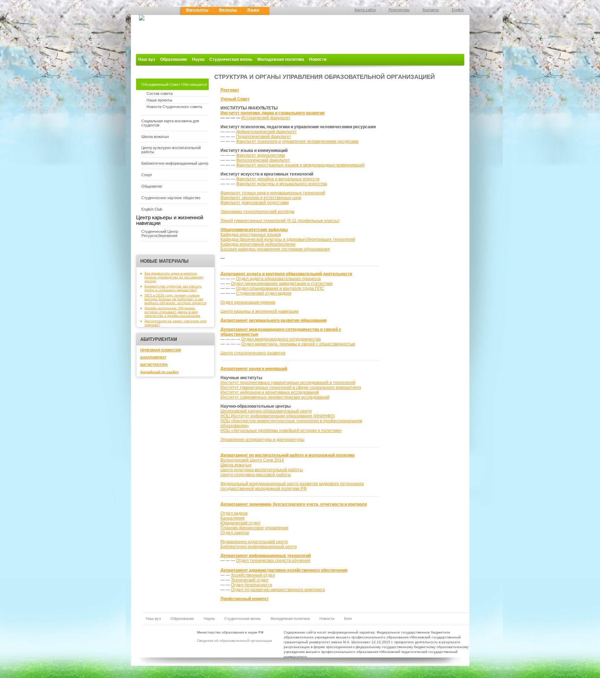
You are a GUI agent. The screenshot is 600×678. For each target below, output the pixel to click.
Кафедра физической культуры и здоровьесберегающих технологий (287, 239)
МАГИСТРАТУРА (154, 365)
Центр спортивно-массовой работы (255, 474)
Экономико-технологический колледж (257, 211)
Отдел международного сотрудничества (281, 339)
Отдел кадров (234, 513)
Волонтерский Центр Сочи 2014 (252, 460)
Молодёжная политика (290, 618)
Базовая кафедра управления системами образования (275, 249)
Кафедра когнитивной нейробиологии (257, 244)
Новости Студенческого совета (174, 107)
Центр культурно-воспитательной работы (171, 150)
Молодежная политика (280, 59)
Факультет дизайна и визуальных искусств (277, 179)
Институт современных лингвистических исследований (275, 397)
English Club (151, 209)
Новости (317, 59)
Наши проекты (159, 100)
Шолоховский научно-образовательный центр (266, 411)
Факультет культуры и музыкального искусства (281, 183)
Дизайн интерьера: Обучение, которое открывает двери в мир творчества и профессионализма (172, 312)
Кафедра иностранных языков (250, 234)
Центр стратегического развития (252, 353)
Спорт (146, 175)
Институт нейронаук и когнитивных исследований (269, 392)
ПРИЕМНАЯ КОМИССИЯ (160, 350)
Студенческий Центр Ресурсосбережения (159, 233)
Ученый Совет (235, 99)
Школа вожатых (155, 136)
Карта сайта (365, 10)
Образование (173, 59)
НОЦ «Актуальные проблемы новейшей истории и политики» (281, 430)
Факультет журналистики (260, 155)
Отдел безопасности (251, 584)
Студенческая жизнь (230, 59)
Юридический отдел (240, 523)
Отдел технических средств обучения (273, 560)
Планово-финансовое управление (254, 527)
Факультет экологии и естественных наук (260, 197)
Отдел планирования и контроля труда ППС (280, 288)
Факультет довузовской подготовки (254, 202)
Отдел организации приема (247, 302)
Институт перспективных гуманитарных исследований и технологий (288, 382)
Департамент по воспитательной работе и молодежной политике (287, 455)
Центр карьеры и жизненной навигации (259, 311)
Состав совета (160, 93)
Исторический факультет (266, 117)
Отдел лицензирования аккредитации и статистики (282, 283)
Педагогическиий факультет (263, 136)
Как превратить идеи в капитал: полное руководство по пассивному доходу (173, 277)
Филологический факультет (263, 160)
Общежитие (151, 186)
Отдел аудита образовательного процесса (278, 278)
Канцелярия (232, 518)
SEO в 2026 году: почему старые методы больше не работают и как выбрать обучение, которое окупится (175, 299)
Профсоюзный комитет (244, 598)
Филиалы (228, 10)
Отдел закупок (234, 532)
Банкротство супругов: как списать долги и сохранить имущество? (173, 288)
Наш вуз (146, 59)
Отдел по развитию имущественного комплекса (278, 589)
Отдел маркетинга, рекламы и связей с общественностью (298, 344)
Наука (198, 59)
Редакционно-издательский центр (254, 541)
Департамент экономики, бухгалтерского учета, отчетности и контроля (293, 504)
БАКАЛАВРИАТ (153, 357)
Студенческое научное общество (170, 198)
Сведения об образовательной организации (234, 641)
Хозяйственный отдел (253, 575)
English (458, 10)
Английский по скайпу (159, 372)
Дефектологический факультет (266, 131)
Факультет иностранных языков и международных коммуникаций (300, 165)
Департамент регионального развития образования (273, 320)
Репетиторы (399, 10)
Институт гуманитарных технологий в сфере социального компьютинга (290, 387)
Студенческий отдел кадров (263, 293)
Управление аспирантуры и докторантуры (262, 439)
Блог (348, 618)
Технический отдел (249, 580)
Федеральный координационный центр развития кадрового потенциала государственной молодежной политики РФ (292, 486)
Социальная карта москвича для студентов (170, 123)
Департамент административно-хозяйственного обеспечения (284, 570)
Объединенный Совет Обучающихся (174, 84)
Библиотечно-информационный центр (174, 163)
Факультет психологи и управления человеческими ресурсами (297, 141)
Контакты (431, 10)
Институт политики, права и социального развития (272, 113)
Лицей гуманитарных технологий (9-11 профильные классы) (280, 220)
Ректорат (229, 90)
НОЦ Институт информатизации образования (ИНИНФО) (277, 416)
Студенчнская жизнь (242, 618)
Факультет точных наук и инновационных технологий (272, 192)
